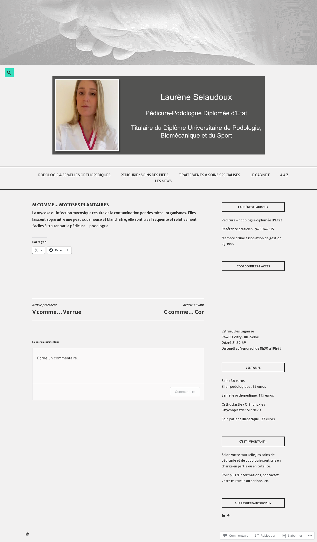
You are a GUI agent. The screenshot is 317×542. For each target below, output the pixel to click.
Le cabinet (260, 175)
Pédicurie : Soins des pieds (144, 175)
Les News (163, 181)
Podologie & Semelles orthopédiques (74, 175)
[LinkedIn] (223, 515)
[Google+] (229, 515)
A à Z (284, 175)
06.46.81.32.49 (234, 343)
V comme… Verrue (56, 309)
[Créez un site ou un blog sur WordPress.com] (27, 534)
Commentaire (185, 392)
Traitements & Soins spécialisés (209, 175)
